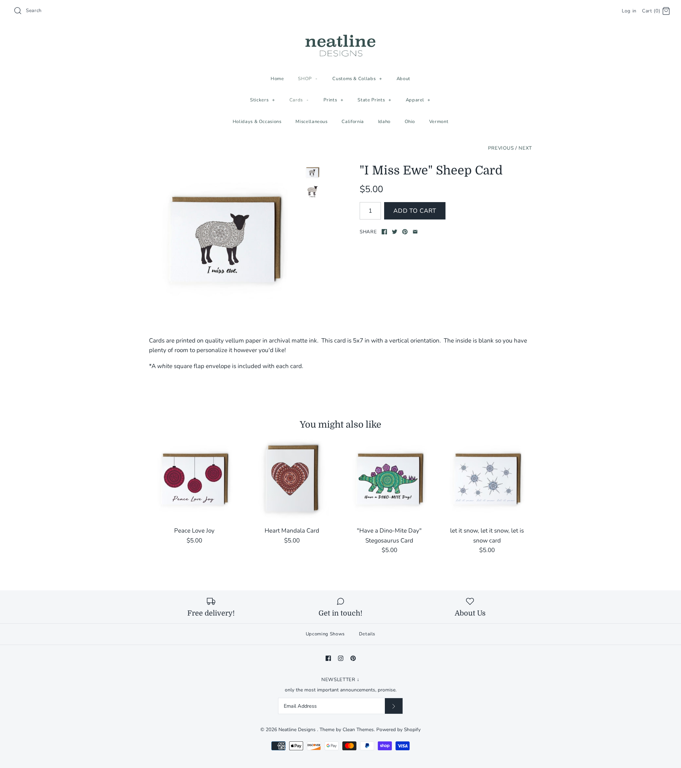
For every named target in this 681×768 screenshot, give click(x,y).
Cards (299, 100)
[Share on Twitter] (394, 231)
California (353, 121)
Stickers (262, 100)
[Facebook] (328, 658)
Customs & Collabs (357, 79)
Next (525, 148)
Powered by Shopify (398, 729)
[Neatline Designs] (340, 35)
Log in (629, 10)
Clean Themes (358, 729)
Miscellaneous (311, 121)
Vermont (439, 121)
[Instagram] (340, 658)
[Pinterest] (353, 658)
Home (277, 79)
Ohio (410, 121)
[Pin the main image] (405, 231)
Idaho (384, 121)
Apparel (418, 100)
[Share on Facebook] (384, 231)
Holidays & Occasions (257, 121)
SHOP (308, 79)
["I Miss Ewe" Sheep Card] (224, 239)
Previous (501, 148)
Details (367, 634)
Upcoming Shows (325, 634)
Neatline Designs (297, 729)
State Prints (374, 100)
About (403, 79)
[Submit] (394, 706)
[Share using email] (415, 231)
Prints (333, 100)
